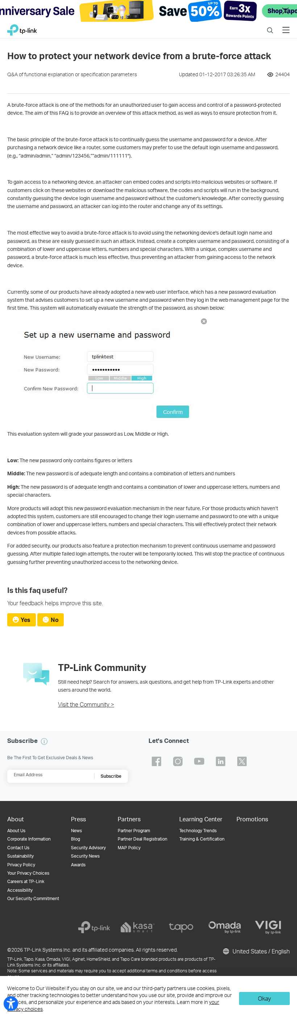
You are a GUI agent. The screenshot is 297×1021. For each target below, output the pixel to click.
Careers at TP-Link (25, 881)
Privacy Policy (21, 864)
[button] (44, 741)
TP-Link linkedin (221, 761)
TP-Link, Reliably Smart (22, 28)
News (76, 830)
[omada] (224, 927)
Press (78, 819)
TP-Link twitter (242, 761)
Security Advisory (88, 847)
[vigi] (268, 927)
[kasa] (137, 927)
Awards (78, 864)
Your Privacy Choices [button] (28, 873)
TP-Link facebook (156, 761)
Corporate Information (29, 839)
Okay (264, 998)
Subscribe (111, 776)
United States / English (260, 951)
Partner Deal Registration (142, 839)
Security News (85, 856)
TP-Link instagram (178, 761)
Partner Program (134, 830)
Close (285, 11)
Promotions (252, 819)
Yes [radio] (25, 619)
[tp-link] (94, 927)
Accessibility (20, 890)
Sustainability (20, 856)
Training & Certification (202, 839)
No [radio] (55, 619)
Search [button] (270, 26)
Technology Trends (198, 830)
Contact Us (18, 847)
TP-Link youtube (199, 761)
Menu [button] (286, 26)
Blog (75, 839)
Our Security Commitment (33, 898)
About (15, 819)
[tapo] (181, 927)
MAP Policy (129, 847)
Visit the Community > (86, 704)
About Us (16, 830)
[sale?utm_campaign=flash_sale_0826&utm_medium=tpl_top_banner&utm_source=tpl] (148, 11)
